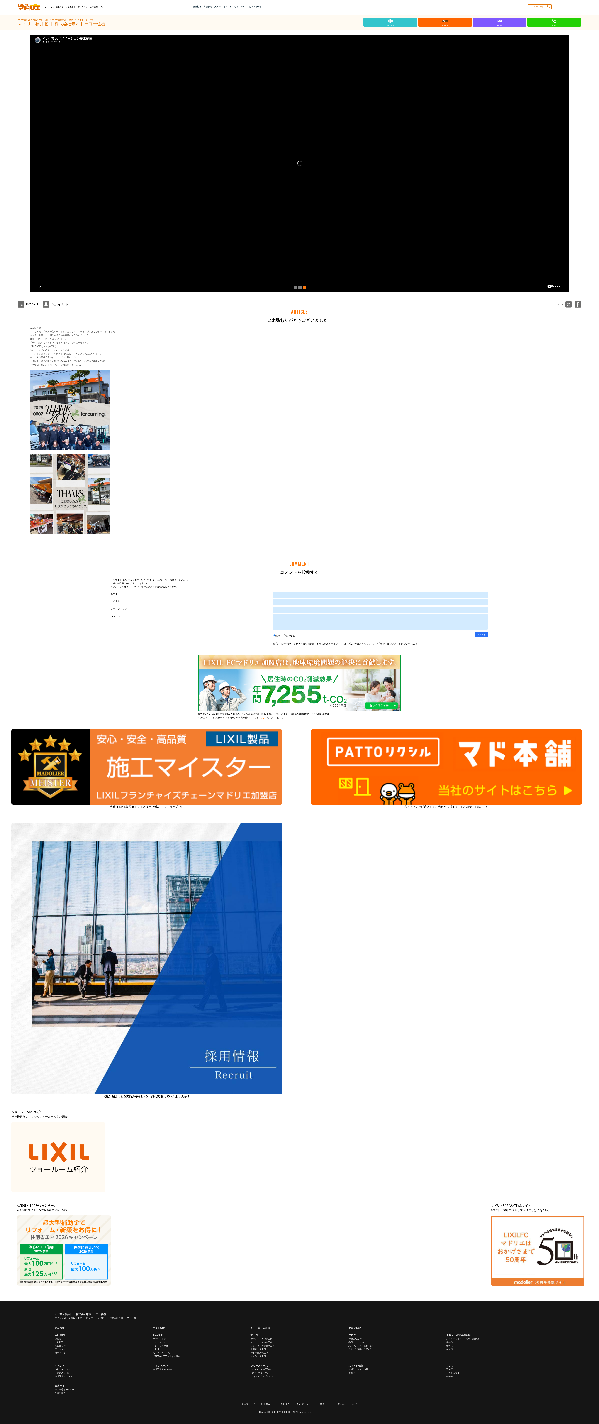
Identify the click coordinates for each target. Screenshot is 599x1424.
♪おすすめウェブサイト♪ (263, 1376)
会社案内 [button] (197, 6)
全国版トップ (248, 1404)
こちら (263, 717)
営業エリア (60, 1346)
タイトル (115, 601)
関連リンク (325, 1404)
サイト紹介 (159, 1328)
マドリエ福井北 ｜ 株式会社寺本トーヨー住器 (73, 20)
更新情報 (60, 1328)
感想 (277, 635)
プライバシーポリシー (305, 1404)
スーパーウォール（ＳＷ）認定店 (462, 1339)
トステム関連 (452, 1373)
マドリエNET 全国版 (27, 20)
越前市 (449, 1349)
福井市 (449, 1342)
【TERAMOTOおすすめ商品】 (168, 1356)
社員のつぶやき (356, 1339)
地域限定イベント (63, 1376)
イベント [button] (227, 6)
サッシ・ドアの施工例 (261, 1339)
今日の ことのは (357, 1342)
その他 (449, 1376)
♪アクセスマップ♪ (259, 1373)
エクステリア (159, 1342)
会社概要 (59, 1342)
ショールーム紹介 (260, 1328)
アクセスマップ (62, 1349)
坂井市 (449, 1346)
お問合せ (290, 635)
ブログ (351, 1373)
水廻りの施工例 (258, 1349)
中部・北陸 (44, 20)
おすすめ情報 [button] (255, 6)
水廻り (156, 1349)
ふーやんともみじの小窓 (360, 1346)
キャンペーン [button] (240, 6)
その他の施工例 (258, 1356)
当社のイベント (62, 1369)
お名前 (114, 593)
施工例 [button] (217, 6)
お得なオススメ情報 (358, 1369)
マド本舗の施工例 (259, 1353)
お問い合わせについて (346, 1404)
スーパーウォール (161, 1353)
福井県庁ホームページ (66, 1389)
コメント (115, 616)
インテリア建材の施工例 (263, 1346)
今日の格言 (60, 1393)
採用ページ (60, 1353)
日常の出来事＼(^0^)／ (359, 1349)
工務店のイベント (63, 1373)
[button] (294, 287)
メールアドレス (119, 608)
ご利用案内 (264, 1404)
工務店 (449, 1369)
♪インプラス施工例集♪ (261, 1369)
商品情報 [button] (208, 6)
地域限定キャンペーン (164, 1369)
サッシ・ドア (159, 1339)
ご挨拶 (58, 1339)
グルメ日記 (354, 1328)
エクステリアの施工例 (261, 1342)
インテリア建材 (160, 1346)
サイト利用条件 (282, 1404)
